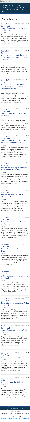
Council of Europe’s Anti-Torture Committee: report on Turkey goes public (15, 302)
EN (26, 23)
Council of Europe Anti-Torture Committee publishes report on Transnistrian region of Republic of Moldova (14, 55)
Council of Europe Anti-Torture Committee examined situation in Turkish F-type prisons (14, 193)
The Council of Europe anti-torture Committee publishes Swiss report (14, 329)
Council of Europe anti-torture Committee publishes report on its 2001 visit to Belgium (14, 139)
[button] (15, 1)
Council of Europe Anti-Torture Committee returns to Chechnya (12, 247)
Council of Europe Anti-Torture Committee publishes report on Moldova (14, 220)
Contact (15, 420)
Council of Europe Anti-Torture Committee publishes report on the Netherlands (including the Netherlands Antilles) (14, 84)
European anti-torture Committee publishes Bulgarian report (13, 381)
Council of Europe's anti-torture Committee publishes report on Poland (14, 275)
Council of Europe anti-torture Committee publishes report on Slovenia (14, 27)
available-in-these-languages (19, 23)
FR (28, 23)
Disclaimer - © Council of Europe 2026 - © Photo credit (15, 418)
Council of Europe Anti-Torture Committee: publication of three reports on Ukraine (14, 166)
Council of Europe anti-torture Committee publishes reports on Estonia (14, 112)
